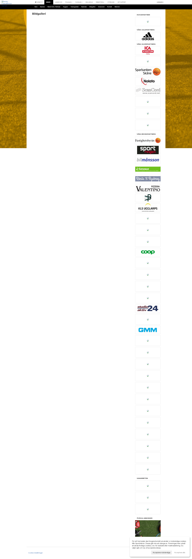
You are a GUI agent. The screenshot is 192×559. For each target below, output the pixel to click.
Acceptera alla (179, 553)
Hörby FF (39, 2)
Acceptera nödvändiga (161, 553)
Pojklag (68, 2)
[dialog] (160, 547)
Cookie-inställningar (35, 553)
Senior (48, 2)
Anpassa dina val (138, 552)
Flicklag (78, 2)
